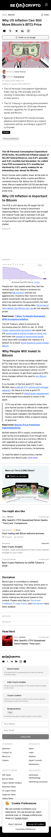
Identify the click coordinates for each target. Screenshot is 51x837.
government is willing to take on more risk (26, 333)
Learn (31, 752)
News (4, 15)
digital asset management (36, 393)
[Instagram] (28, 31)
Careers (5, 760)
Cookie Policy (21, 818)
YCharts (37, 282)
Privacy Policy (20, 603)
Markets (11, 15)
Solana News (7, 798)
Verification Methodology (34, 776)
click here (33, 457)
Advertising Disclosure (38, 781)
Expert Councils (35, 760)
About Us (6, 756)
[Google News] (25, 661)
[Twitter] (10, 31)
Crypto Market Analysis (12, 783)
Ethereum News (9, 786)
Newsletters (34, 764)
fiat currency (18, 292)
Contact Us (7, 752)
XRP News (6, 775)
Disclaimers (38, 603)
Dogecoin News (9, 794)
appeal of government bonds (30, 336)
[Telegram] (16, 31)
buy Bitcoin (40, 376)
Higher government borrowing (16, 330)
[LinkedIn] (22, 31)
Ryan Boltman (19, 77)
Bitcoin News (7, 779)
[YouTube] (4, 31)
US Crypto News (9, 790)
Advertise (6, 748)
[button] (25, 671)
